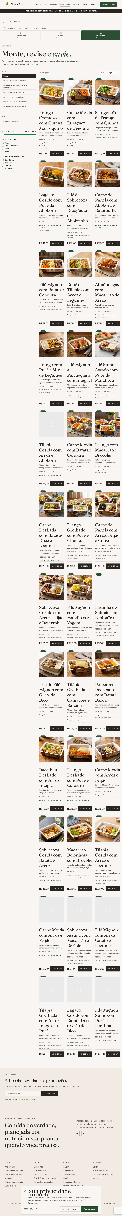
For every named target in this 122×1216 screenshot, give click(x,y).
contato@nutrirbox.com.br (104, 1174)
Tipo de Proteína (11, 139)
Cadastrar (49, 1094)
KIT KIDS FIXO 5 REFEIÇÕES (13, 97)
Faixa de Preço (11, 132)
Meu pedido (65, 4)
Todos (5, 76)
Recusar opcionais (69, 1209)
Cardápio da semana (14, 1170)
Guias (84, 4)
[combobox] (109, 73)
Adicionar (57, 154)
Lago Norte (68, 1170)
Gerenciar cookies (110, 1203)
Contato (93, 4)
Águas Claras (69, 1174)
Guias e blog (10, 1186)
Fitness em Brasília (71, 1182)
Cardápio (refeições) (13, 1174)
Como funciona (40, 1174)
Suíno (7, 151)
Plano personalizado (14, 1182)
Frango (7, 143)
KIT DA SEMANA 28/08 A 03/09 (14, 81)
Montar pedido (109, 4)
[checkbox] (3, 143)
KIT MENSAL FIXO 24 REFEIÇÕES (14, 107)
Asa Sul (66, 1178)
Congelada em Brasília (73, 1186)
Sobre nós (38, 1167)
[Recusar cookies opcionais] (95, 1191)
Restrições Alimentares (14, 156)
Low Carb (9, 166)
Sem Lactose (10, 163)
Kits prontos (41, 4)
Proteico (8, 168)
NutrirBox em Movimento (45, 1178)
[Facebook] (83, 1133)
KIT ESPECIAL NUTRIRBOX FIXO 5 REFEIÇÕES (15, 87)
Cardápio (53, 4)
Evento (76, 4)
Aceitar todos (89, 1209)
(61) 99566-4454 (100, 1170)
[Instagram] (77, 1133)
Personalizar (30, 1209)
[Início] (3, 21)
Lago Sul (67, 1167)
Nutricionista (40, 1170)
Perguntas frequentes (43, 1182)
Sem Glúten (9, 160)
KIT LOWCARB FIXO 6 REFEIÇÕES (15, 102)
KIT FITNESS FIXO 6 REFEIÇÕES (14, 92)
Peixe (7, 148)
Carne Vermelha (11, 146)
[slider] (3, 135)
